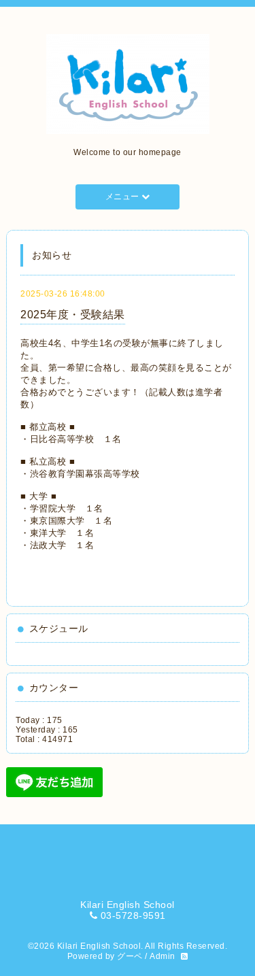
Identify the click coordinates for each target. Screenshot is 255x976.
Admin (162, 956)
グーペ (130, 956)
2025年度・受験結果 (72, 314)
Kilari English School (99, 946)
